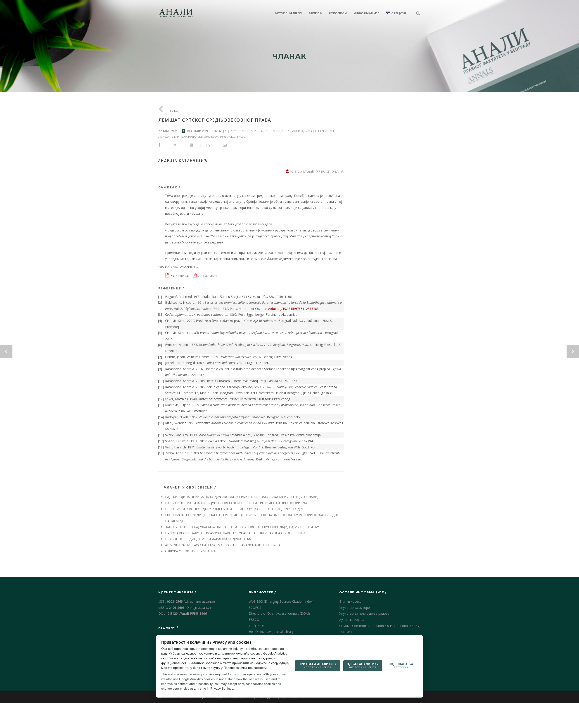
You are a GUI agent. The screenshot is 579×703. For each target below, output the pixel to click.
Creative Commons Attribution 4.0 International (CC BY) (379, 626)
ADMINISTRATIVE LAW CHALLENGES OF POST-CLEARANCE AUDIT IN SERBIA (222, 545)
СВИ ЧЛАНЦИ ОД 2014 (297, 131)
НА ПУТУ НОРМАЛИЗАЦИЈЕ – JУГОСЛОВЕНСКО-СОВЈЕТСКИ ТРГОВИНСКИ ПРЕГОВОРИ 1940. (237, 503)
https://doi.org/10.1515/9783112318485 (290, 308)
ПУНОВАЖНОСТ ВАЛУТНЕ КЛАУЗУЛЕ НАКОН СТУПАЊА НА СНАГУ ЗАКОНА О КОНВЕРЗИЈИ (235, 533)
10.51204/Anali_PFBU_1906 (186, 613)
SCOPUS (255, 607)
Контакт (345, 631)
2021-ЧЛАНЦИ (239, 131)
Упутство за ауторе (354, 607)
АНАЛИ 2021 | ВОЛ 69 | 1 (209, 131)
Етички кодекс (350, 601)
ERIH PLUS (257, 626)
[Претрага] (418, 13)
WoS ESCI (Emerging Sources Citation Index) (281, 601)
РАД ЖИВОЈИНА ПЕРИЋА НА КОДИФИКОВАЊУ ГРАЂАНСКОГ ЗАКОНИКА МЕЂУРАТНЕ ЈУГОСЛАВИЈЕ (242, 497)
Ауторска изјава (351, 619)
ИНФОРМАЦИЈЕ (367, 13)
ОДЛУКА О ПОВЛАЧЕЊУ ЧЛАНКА (190, 551)
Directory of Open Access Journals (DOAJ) (279, 613)
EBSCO (254, 619)
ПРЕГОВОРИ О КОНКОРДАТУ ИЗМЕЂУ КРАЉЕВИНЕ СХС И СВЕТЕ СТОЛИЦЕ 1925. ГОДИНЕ (235, 509)
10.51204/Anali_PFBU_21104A (314, 171)
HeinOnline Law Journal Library (271, 631)
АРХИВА (315, 13)
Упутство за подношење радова (364, 613)
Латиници (208, 276)
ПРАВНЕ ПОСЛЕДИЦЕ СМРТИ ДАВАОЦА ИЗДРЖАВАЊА (208, 539)
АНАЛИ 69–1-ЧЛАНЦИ (265, 131)
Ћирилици (181, 276)
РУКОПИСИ (338, 13)
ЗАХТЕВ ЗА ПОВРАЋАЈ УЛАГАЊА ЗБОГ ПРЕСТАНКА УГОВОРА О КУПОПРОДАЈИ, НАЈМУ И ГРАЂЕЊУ (242, 527)
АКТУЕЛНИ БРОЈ (288, 13)
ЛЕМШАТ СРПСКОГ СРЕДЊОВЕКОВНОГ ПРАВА (214, 120)
